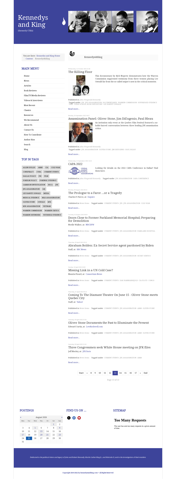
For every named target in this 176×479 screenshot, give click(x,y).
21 (47, 435)
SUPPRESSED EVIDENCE (147, 102)
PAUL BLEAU (130, 149)
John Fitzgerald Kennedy (90, 100)
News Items (84, 203)
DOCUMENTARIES (110, 102)
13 (41, 431)
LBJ (44, 189)
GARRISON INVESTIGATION (34, 185)
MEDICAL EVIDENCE (31, 198)
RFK (49, 202)
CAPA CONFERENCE (141, 178)
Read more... (74, 109)
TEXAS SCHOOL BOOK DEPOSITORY (88, 104)
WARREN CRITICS (52, 211)
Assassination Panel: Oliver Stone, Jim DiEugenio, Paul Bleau (110, 118)
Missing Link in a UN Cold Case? (90, 270)
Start (81, 373)
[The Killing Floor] (80, 86)
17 (136, 373)
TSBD (71, 104)
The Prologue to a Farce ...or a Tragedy (95, 193)
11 (105, 373)
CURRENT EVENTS (51, 172)
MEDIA (46, 193)
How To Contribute (32, 135)
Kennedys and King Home (48, 56)
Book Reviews (30, 90)
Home (26, 76)
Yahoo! (80, 302)
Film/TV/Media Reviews (34, 95)
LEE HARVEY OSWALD (32, 193)
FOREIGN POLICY (30, 180)
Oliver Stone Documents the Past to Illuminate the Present (108, 322)
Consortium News (94, 274)
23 (60, 435)
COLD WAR (55, 167)
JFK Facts (87, 351)
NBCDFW (90, 225)
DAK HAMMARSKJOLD (129, 280)
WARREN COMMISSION (32, 211)
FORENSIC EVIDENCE (48, 180)
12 (110, 373)
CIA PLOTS (143, 280)
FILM (46, 176)
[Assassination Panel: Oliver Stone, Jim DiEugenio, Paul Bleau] (80, 132)
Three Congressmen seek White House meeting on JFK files (109, 347)
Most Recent (29, 105)
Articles (27, 86)
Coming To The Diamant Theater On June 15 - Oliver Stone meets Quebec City (113, 296)
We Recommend (31, 120)
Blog (26, 149)
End (145, 373)
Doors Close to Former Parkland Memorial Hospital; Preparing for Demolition (111, 219)
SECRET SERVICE (144, 256)
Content (29, 59)
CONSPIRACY (28, 172)
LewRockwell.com (94, 327)
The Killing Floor (80, 72)
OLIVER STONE (29, 202)
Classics (27, 110)
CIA (46, 167)
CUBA (39, 172)
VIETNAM (47, 206)
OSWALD (41, 202)
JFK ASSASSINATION (31, 189)
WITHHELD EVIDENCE (52, 215)
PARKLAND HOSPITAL (146, 231)
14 (120, 373)
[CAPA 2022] (80, 171)
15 (125, 373)
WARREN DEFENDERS (31, 215)
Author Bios (29, 140)
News (26, 81)
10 (100, 373)
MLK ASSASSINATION (51, 198)
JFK (56, 185)
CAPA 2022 (75, 164)
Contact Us (29, 130)
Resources (28, 115)
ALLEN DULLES (29, 167)
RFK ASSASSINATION (31, 206)
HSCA (50, 185)
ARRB (40, 167)
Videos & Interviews (33, 100)
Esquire (91, 197)
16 (131, 373)
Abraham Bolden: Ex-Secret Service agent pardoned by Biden (111, 245)
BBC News (81, 249)
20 (41, 435)
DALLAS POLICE (29, 176)
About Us (28, 125)
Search (27, 144)
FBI (40, 176)
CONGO (151, 280)
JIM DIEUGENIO (118, 149)
